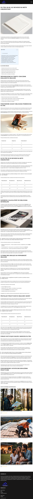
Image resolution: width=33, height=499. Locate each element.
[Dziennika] (4, 2)
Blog (1, 491)
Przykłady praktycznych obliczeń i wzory (7, 60)
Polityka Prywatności (4, 493)
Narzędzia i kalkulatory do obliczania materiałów (8, 58)
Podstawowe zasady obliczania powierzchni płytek (8, 56)
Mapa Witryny (2, 495)
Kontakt (2, 492)
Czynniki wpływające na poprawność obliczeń (8, 59)
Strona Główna (3, 490)
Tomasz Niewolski (4, 439)
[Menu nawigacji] (31, 2)
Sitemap (2, 496)
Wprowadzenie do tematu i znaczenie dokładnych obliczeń (10, 55)
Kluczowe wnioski (5, 53)
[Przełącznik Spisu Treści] (17, 49)
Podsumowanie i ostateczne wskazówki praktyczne (9, 62)
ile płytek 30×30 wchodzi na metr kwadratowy (8, 57)
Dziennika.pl (2, 498)
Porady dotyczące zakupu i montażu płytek (7, 61)
